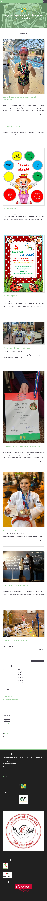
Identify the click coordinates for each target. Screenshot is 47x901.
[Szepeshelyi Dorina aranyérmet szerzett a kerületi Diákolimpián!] (23, 66)
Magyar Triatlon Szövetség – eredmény (16, 585)
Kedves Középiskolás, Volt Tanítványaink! (10, 699)
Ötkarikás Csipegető (10, 296)
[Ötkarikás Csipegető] (23, 263)
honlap (5, 730)
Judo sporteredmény (10, 530)
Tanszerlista (5, 706)
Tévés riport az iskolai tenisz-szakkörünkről (18, 640)
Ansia (34, 895)
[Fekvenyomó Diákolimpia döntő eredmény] (23, 333)
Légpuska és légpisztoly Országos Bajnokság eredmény (22, 446)
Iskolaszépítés (5, 702)
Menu (44, 1)
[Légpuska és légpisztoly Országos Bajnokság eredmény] (23, 407)
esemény (5, 726)
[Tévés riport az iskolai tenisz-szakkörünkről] (23, 623)
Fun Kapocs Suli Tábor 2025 (12, 126)
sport (5, 739)
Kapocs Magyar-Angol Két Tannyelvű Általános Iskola (23, 17)
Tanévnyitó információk (7, 696)
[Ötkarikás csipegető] (23, 176)
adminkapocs (12, 102)
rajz (4, 736)
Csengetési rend (24, 684)
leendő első (6, 733)
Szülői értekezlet (6, 693)
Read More (41, 114)
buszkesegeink (6, 723)
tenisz (5, 743)
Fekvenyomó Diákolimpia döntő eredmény (17, 348)
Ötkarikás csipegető (10, 209)
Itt (3, 776)
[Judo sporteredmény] (23, 499)
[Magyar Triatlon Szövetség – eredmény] (23, 566)
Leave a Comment (20, 351)
